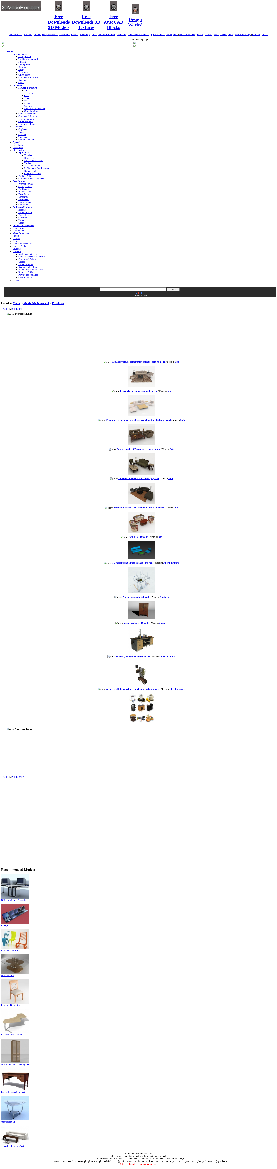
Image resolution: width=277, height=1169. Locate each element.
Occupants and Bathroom (103, 34)
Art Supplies (172, 34)
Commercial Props (26, 124)
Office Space (24, 74)
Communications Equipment (31, 178)
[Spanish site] (134, 43)
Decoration (64, 34)
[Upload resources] (148, 1164)
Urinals (21, 220)
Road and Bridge (26, 272)
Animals (208, 34)
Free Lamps (85, 34)
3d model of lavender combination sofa (138, 391)
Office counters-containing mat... (16, 1064)
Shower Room (25, 212)
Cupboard (23, 129)
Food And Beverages (22, 243)
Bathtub (22, 210)
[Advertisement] (138, 298)
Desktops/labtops (26, 176)
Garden (21, 262)
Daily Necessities (50, 34)
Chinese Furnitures (27, 113)
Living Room (24, 56)
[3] (5, 309)
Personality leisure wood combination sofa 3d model (138, 507)
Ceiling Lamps (25, 186)
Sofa (26, 90)
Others (265, 34)
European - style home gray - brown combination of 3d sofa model (138, 420)
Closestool (23, 217)
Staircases (22, 80)
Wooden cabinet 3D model (136, 623)
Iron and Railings (243, 34)
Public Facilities (25, 264)
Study (21, 69)
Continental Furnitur (27, 116)
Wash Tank (23, 215)
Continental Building (28, 259)
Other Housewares (32, 173)
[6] (13, 309)
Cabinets (28, 106)
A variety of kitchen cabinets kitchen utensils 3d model (132, 689)
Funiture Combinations (34, 108)
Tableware (23, 137)
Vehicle (223, 34)
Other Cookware (26, 139)
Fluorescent (23, 199)
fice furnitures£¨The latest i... (14, 1034)
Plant (216, 34)
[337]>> (20, 309)
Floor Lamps (24, 194)
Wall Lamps (23, 189)
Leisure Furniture (26, 119)
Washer (27, 163)
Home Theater (30, 158)
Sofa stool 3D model (138, 537)
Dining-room (24, 64)
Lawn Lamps (24, 202)
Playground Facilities (28, 275)
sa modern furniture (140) (12, 1146)
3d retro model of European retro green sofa (138, 449)
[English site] (3, 43)
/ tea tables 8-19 (8, 1121)
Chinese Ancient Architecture (31, 256)
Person (200, 34)
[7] (15, 309)
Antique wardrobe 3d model (136, 597)
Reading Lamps (25, 191)
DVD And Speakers (33, 160)
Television (29, 155)
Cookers (22, 134)
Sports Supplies (158, 34)
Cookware (121, 34)
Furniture (28, 34)
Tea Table (28, 93)
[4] (7, 309)
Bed (26, 100)
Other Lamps (24, 204)
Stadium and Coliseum (28, 267)
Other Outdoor (25, 277)
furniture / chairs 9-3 (10, 950)
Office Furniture (25, 121)
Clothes (37, 34)
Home (16, 303)
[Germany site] (134, 46)
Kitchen (22, 61)
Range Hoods (30, 171)
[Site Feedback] (127, 1164)
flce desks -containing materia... (15, 1092)
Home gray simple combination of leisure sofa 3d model (138, 362)
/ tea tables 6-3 (7, 975)
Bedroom (22, 67)
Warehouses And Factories (30, 269)
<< (2, 309)
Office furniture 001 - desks (13, 900)
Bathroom (23, 72)
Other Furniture (31, 111)
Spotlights (23, 197)
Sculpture (17, 249)
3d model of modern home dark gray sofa (138, 478)
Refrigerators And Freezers (36, 168)
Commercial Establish (28, 77)
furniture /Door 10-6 (10, 1005)
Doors (27, 103)
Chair (26, 95)
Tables (27, 98)
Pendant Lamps (25, 184)
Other (21, 82)
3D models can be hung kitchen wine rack (132, 563)
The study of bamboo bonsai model (133, 656)
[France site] (3, 46)
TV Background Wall (28, 59)
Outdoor (256, 34)
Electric (74, 34)
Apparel (16, 142)
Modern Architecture (27, 254)
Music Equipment (187, 34)
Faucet (21, 132)
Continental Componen (138, 34)
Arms (230, 34)
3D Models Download (36, 303)
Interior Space (15, 34)
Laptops (5, 925)
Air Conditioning (32, 165)
